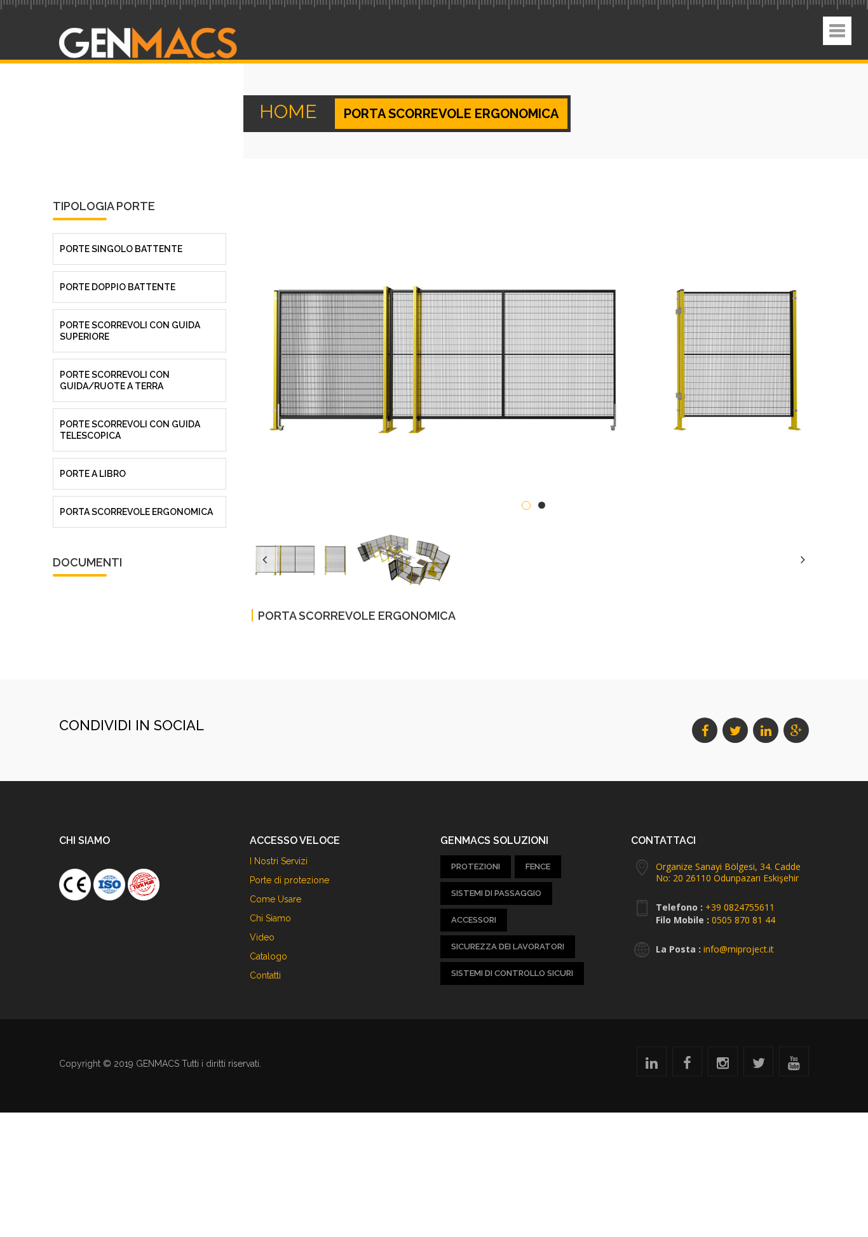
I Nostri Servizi (279, 861)
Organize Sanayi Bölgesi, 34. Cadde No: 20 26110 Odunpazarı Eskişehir (728, 872)
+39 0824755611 (740, 907)
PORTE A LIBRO (93, 467)
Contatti (265, 975)
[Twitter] (758, 1065)
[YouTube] (794, 1065)
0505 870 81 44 (743, 920)
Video (262, 937)
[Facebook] (687, 1065)
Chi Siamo (270, 918)
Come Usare (275, 899)
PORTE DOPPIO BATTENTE (117, 281)
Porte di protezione (289, 880)
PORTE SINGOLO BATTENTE (121, 242)
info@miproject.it (738, 949)
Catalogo (268, 956)
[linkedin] (652, 1065)
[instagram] (723, 1065)
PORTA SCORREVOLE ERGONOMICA (136, 505)
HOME (280, 113)
